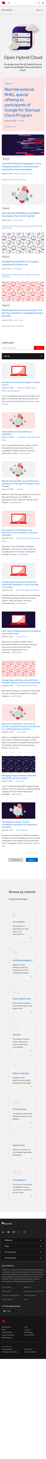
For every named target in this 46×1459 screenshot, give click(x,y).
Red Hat (21, 121)
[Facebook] (14, 1233)
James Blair (31, 437)
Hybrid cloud (8, 126)
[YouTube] (8, 1233)
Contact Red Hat (7, 1332)
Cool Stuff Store (29, 1335)
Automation (19, 921)
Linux (14, 126)
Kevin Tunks (18, 320)
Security (9, 228)
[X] (19, 1233)
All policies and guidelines (9, 1352)
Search (39, 348)
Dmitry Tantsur (32, 686)
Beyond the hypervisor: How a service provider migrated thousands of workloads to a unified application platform (21, 726)
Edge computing (21, 1073)
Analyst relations (7, 1299)
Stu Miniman (17, 269)
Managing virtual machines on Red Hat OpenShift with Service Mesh (19, 776)
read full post (25, 453)
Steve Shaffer (21, 732)
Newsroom (27, 1287)
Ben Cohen (20, 590)
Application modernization (10, 179)
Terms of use (28, 1349)
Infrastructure (19, 1109)
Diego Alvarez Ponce (32, 590)
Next (31, 860)
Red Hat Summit (7, 1338)
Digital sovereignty (24, 226)
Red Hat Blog (7, 10)
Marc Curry (18, 174)
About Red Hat (6, 1327)
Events (4, 1330)
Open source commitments (33, 1291)
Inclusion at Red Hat (8, 1335)
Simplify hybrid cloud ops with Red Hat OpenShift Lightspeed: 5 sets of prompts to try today (20, 584)
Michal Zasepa (21, 686)
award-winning (23, 1281)
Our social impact (30, 1295)
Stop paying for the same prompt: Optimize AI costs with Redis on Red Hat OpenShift (20, 532)
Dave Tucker (27, 174)
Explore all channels (18, 899)
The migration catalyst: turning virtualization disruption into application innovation (19, 824)
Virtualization (6, 276)
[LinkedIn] (3, 1233)
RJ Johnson (31, 538)
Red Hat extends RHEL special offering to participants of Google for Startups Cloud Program (20, 483)
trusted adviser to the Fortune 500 (15, 1277)
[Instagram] (24, 1233)
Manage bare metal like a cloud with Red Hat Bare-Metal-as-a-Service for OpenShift (21, 681)
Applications (19, 1145)
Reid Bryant (21, 388)
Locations (27, 1330)
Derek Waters (22, 437)
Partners (12, 326)
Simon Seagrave (22, 830)
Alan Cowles (20, 781)
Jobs (25, 1299)
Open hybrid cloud (22, 998)
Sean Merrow (21, 538)
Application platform (25, 274)
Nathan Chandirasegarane (11, 391)
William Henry (30, 388)
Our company (6, 1287)
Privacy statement (7, 1349)
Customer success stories (10, 1295)
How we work (6, 1291)
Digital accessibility (30, 1352)
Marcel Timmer (22, 637)
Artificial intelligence (22, 960)
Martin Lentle (18, 220)
